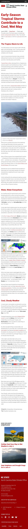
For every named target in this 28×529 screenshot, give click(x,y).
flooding (6, 411)
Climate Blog (10, 409)
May (15, 411)
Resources (15, 526)
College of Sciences (20, 507)
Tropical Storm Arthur (6, 63)
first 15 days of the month (10, 216)
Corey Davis (12, 31)
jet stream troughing (18, 330)
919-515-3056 (4, 494)
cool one (19, 36)
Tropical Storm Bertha (15, 85)
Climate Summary (18, 409)
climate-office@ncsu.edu (7, 495)
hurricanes (11, 411)
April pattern (4, 330)
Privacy (10, 526)
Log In (21, 526)
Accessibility (4, 526)
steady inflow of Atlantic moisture (17, 260)
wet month (8, 36)
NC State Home (6, 1)
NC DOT (10, 140)
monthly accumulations (16, 230)
